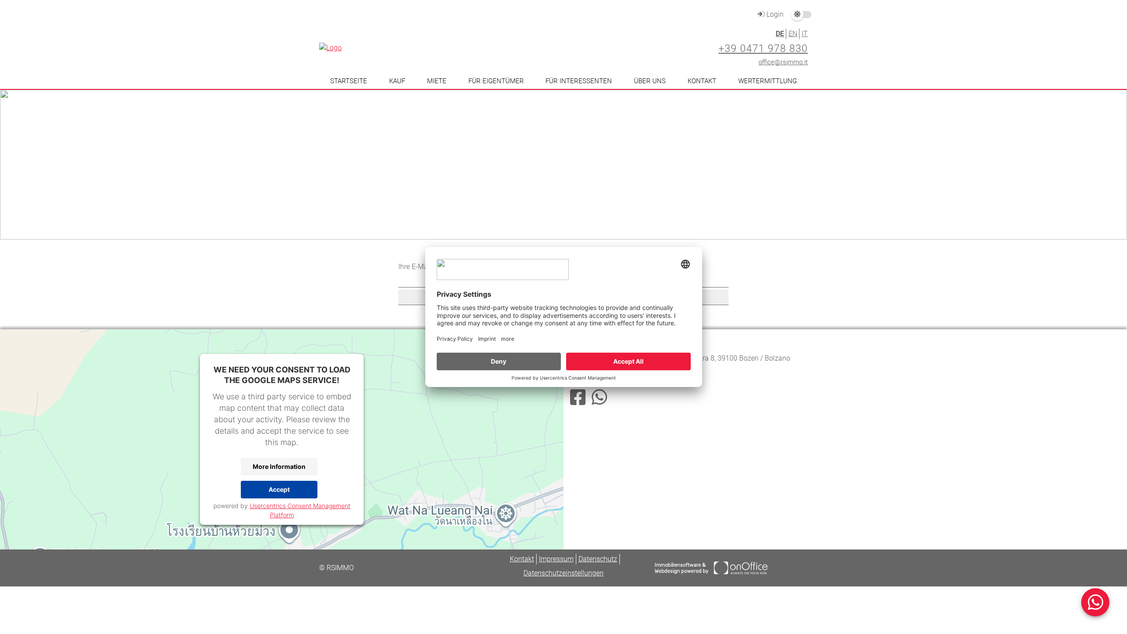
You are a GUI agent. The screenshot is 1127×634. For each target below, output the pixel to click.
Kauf (397, 81)
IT (805, 33)
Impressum (556, 559)
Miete (436, 81)
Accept (279, 489)
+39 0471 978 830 (763, 49)
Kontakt (702, 81)
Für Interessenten (578, 81)
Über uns (650, 81)
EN (792, 33)
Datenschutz (597, 559)
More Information (279, 466)
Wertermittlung (767, 81)
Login (774, 14)
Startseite (348, 81)
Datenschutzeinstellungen (563, 573)
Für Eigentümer (496, 81)
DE (780, 33)
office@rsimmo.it (783, 62)
